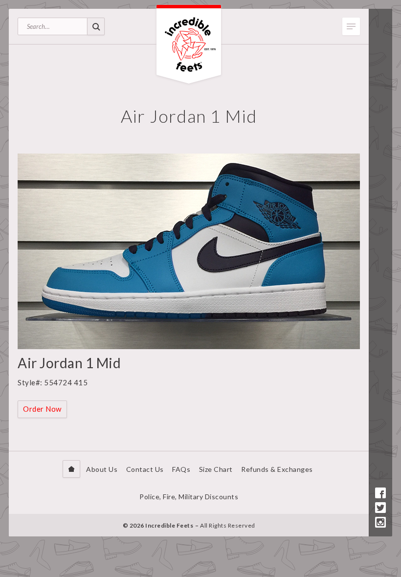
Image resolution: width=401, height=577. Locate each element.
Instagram (380, 522)
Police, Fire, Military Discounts (188, 496)
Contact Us (145, 469)
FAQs (181, 469)
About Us (101, 469)
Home (71, 469)
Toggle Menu (351, 26)
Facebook (380, 493)
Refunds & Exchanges (277, 469)
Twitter (380, 507)
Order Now (42, 408)
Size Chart (216, 469)
